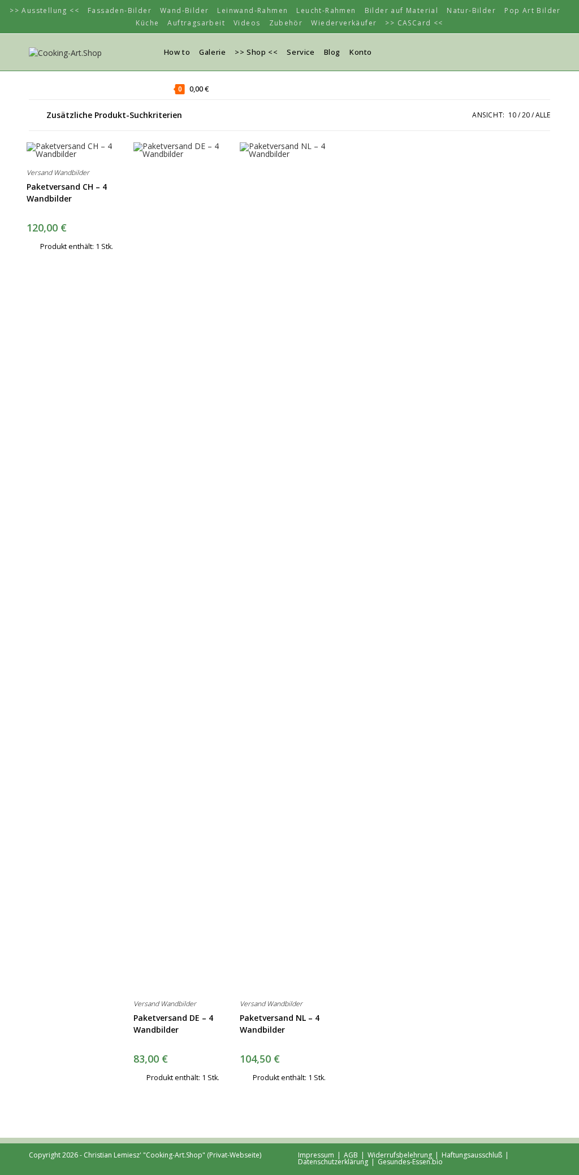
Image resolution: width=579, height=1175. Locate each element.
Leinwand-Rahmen (252, 10)
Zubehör (286, 23)
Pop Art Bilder (532, 10)
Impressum (316, 1155)
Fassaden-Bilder (120, 10)
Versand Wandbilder (58, 172)
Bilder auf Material (402, 10)
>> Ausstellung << (44, 10)
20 (526, 115)
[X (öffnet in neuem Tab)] (495, 51)
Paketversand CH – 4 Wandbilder (67, 192)
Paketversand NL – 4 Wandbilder (279, 1023)
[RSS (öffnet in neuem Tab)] (529, 51)
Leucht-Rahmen (326, 10)
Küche (147, 23)
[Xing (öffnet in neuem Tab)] (512, 51)
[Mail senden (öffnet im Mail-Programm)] (546, 51)
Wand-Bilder (184, 10)
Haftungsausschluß (472, 1155)
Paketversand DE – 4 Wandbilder (173, 1023)
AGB (351, 1155)
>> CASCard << (414, 23)
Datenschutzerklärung (333, 1162)
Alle (542, 115)
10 (512, 115)
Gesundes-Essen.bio (410, 1162)
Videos (247, 23)
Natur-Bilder (471, 10)
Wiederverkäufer (344, 23)
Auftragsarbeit (196, 23)
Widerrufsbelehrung (400, 1155)
